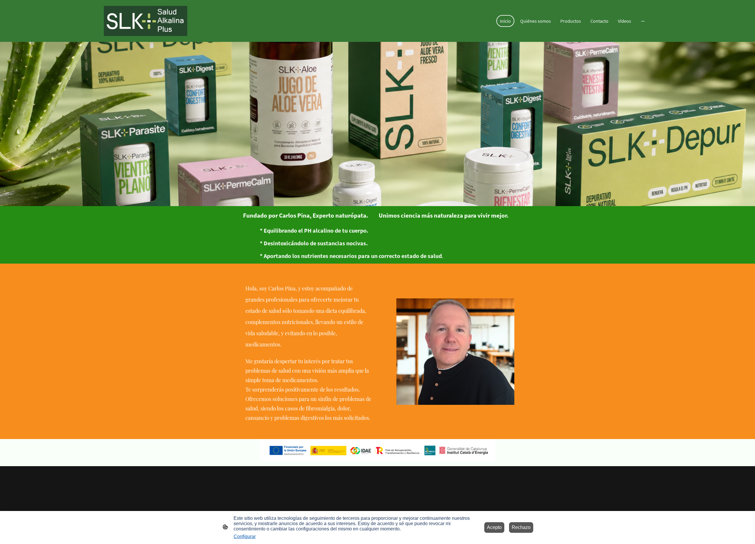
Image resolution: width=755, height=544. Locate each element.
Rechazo (521, 527)
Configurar (245, 536)
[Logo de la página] (145, 21)
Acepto (494, 527)
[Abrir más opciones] (643, 21)
